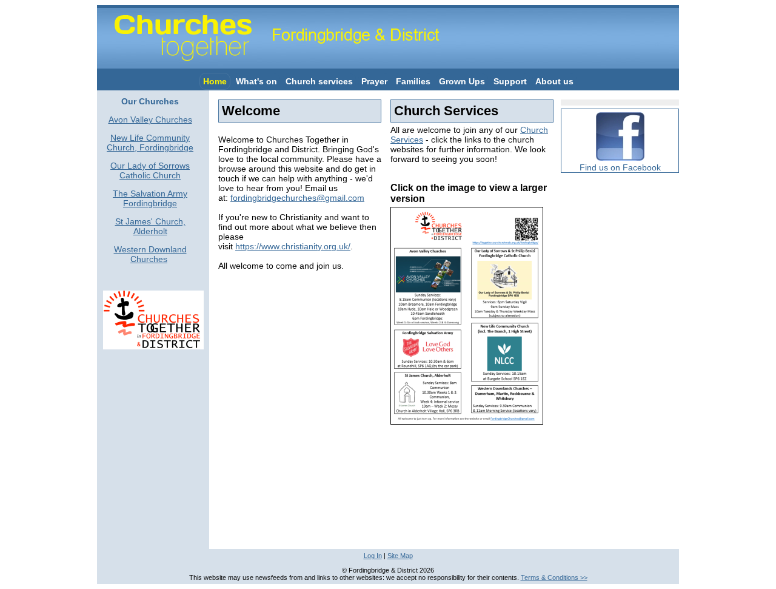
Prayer (374, 81)
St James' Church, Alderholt (150, 226)
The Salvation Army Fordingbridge (150, 198)
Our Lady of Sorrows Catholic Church (150, 170)
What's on (256, 81)
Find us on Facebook (620, 167)
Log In (373, 555)
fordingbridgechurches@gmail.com (297, 198)
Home (215, 81)
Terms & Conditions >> (554, 577)
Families (413, 81)
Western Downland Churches (150, 254)
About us (554, 81)
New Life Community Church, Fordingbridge (150, 142)
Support (510, 81)
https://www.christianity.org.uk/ (292, 246)
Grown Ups (462, 81)
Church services (319, 81)
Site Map (400, 555)
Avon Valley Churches (150, 119)
